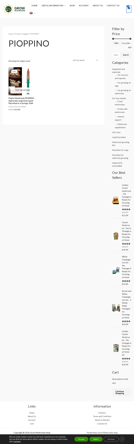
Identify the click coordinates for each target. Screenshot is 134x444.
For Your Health (119, 98)
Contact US (113, 5)
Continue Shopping (119, 392)
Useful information (52, 5)
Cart (32, 423)
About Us (98, 5)
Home (35, 5)
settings (17, 441)
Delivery (102, 413)
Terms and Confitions (102, 416)
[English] (32, 13)
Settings (111, 439)
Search (126, 55)
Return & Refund (102, 420)
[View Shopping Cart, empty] (128, 9)
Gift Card (116, 132)
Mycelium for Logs (120, 150)
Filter (116, 43)
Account (84, 5)
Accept (81, 439)
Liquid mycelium (119, 137)
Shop (72, 5)
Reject (96, 439)
